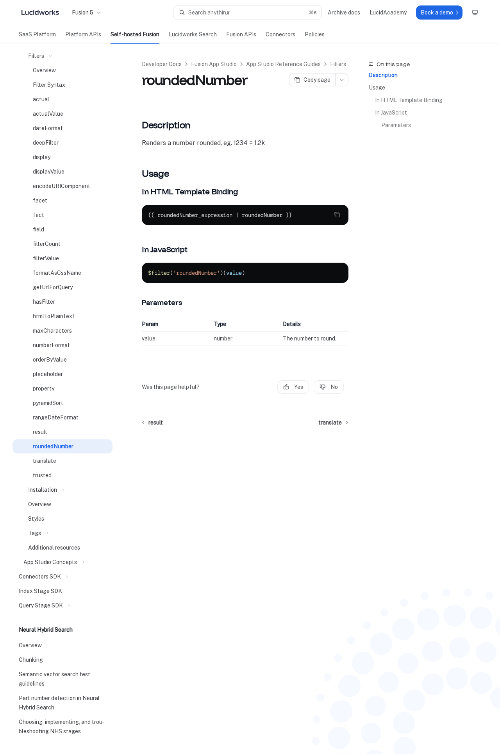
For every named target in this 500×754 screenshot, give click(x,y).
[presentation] (68, 399)
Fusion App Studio (214, 64)
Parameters (396, 125)
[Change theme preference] (475, 12)
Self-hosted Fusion (135, 34)
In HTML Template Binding (409, 100)
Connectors (280, 34)
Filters (338, 64)
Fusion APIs (241, 34)
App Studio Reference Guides (283, 64)
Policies (315, 34)
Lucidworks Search (193, 34)
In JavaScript (391, 112)
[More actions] (341, 79)
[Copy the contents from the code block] (337, 215)
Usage (377, 87)
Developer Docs (162, 64)
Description (383, 75)
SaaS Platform (37, 34)
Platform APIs (83, 34)
